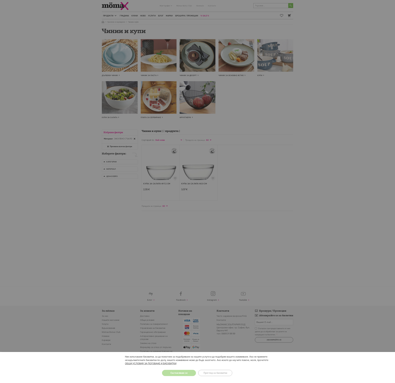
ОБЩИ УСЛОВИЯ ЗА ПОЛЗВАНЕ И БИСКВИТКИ (150, 363)
